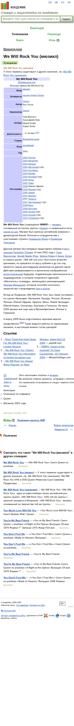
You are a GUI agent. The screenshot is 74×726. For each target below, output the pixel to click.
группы (33, 95)
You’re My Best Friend (16, 554)
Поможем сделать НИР (31, 420)
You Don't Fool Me (14, 534)
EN (50, 2)
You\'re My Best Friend (16, 564)
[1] (36, 132)
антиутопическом (13, 274)
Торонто (32, 199)
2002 (25, 157)
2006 (25, 186)
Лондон (32, 157)
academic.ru (13, 5)
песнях (26, 95)
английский (28, 145)
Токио (31, 183)
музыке (54, 375)
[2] (38, 132)
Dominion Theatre (23, 252)
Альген (12, 425)
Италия (32, 215)
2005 (25, 180)
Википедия (37, 28)
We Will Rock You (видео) (18, 472)
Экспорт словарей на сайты (13, 615)
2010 (25, 215)
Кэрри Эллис (64, 256)
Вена (30, 205)
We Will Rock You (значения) (20, 489)
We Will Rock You (13, 462)
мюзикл (26, 89)
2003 (25, 161)
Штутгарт (32, 208)
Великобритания (31, 139)
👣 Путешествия (8, 611)
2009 (25, 212)
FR (69, 2)
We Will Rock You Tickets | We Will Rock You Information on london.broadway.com (19, 354)
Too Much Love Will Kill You (19, 510)
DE (56, 2)
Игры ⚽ (54, 40)
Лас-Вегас (33, 170)
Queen (41, 95)
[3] (20, 323)
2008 (25, 205)
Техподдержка (22, 605)
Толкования (20, 34)
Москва (31, 173)
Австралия (33, 167)
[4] (23, 323)
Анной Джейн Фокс (27, 256)
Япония (32, 189)
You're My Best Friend (16, 520)
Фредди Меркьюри (14, 285)
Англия (31, 212)
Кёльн (31, 180)
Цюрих (31, 192)
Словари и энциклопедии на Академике (29, 12)
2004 (25, 167)
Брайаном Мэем (38, 239)
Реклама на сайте (37, 605)
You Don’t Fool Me (14, 544)
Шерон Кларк (47, 256)
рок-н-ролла (43, 288)
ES (62, 2)
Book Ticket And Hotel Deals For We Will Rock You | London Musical (19, 343)
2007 (25, 196)
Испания (32, 177)
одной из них (10, 231)
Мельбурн (33, 161)
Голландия (33, 218)
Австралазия (34, 202)
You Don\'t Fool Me (14, 577)
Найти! (66, 19)
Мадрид (32, 164)
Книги (19, 40)
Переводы (54, 34)
